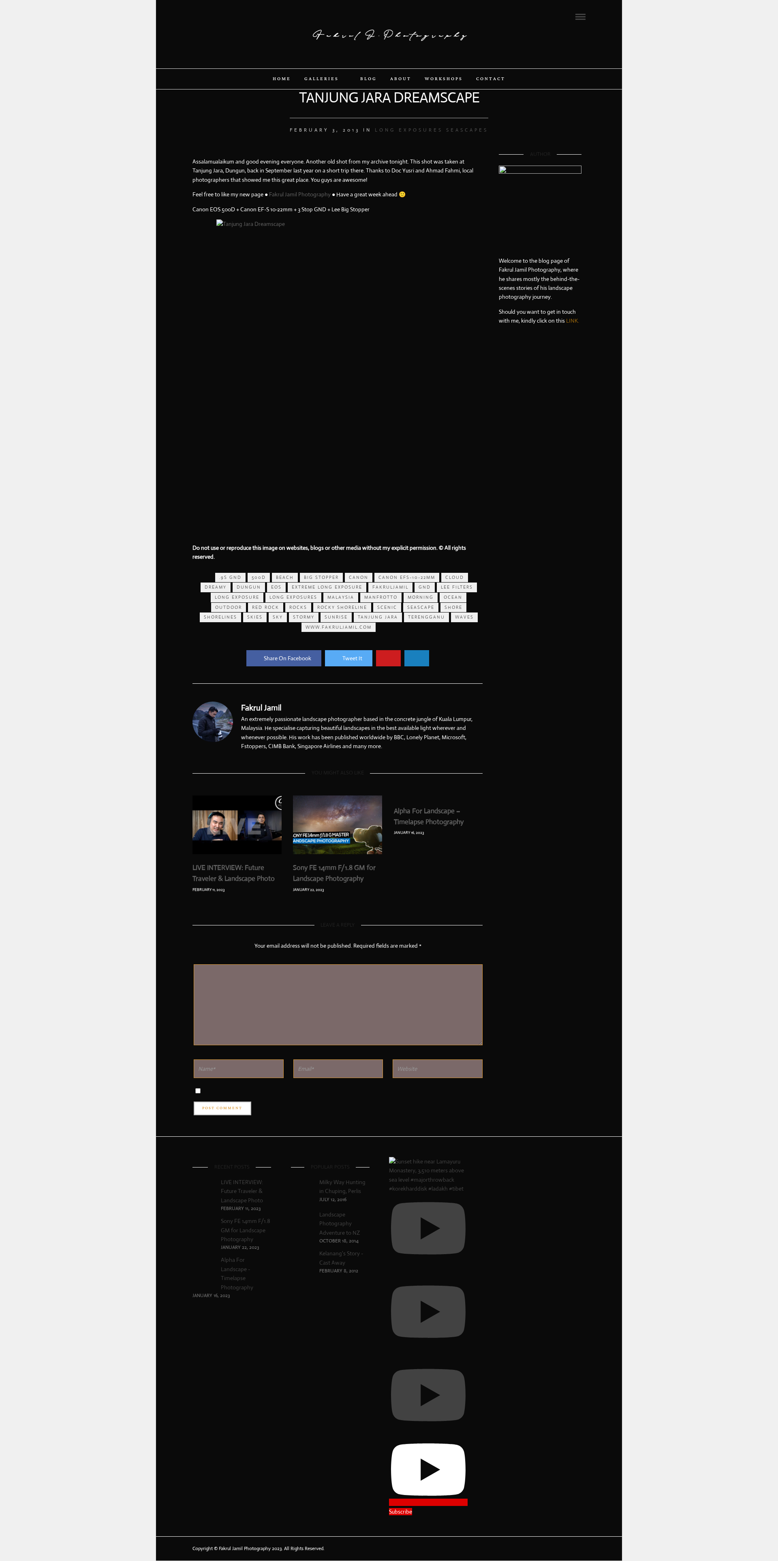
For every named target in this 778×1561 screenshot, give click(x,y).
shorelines (220, 617)
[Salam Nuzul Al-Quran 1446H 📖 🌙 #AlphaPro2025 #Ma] (540, 392)
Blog (368, 78)
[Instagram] (228, 16)
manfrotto (381, 597)
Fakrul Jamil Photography (300, 194)
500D (259, 577)
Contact (490, 78)
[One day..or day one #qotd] (540, 361)
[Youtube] (217, 16)
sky (278, 617)
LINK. (572, 320)
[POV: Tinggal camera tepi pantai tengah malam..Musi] (567, 392)
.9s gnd (230, 577)
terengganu (426, 617)
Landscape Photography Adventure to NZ (339, 1223)
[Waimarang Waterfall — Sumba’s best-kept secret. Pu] (567, 376)
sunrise (336, 617)
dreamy (216, 587)
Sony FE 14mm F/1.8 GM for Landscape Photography (245, 1230)
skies (255, 617)
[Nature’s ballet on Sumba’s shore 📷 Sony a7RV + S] (540, 376)
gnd (425, 587)
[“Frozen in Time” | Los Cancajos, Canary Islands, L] (512, 361)
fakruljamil (390, 587)
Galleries (321, 78)
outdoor (228, 607)
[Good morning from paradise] (567, 361)
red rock (265, 607)
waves (464, 617)
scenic (387, 607)
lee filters (457, 587)
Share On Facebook (287, 658)
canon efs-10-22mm (406, 577)
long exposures (293, 597)
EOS (276, 587)
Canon (358, 577)
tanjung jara (378, 617)
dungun (249, 587)
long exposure (237, 597)
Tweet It (352, 658)
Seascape (420, 607)
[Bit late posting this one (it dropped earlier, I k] (512, 392)
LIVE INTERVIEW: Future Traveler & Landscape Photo (242, 1191)
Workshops (444, 78)
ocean (453, 597)
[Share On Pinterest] (388, 658)
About (400, 78)
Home (282, 78)
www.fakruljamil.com (339, 627)
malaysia (340, 597)
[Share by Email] (416, 658)
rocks (298, 607)
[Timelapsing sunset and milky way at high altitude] (512, 376)
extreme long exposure (327, 587)
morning (421, 597)
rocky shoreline (342, 607)
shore (453, 607)
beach (285, 577)
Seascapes (467, 130)
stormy (303, 617)
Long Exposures (409, 130)
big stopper (321, 577)
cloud (454, 577)
